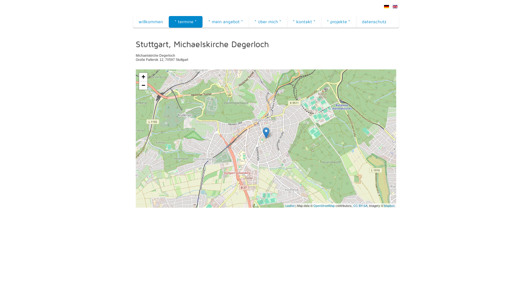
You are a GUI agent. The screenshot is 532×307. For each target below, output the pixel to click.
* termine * (186, 21)
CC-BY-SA (360, 205)
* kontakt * (304, 21)
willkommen (151, 21)
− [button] (143, 85)
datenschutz (374, 21)
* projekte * (338, 21)
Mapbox (389, 205)
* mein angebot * (225, 21)
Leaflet (290, 205)
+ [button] (143, 76)
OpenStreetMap (324, 205)
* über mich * (268, 21)
